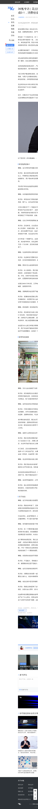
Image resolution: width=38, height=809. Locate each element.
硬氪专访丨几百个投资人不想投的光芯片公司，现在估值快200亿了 (27, 731)
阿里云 (34, 804)
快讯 (12, 19)
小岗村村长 (21, 17)
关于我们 (30, 788)
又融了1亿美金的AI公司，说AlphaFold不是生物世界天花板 (27, 771)
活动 (12, 35)
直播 (12, 25)
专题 (12, 32)
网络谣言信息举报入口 (24, 799)
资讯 (12, 22)
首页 (12, 15)
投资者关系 (21, 795)
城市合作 (20, 784)
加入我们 (30, 795)
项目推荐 (21, 610)
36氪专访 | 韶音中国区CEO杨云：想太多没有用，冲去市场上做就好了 (27, 751)
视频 (12, 29)
